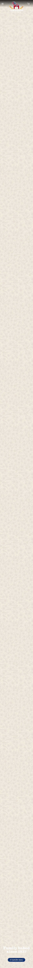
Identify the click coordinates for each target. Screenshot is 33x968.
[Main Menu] (2, 4)
